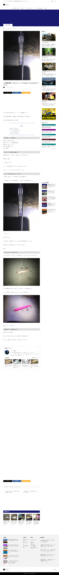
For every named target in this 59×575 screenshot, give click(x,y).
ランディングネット (27, 363)
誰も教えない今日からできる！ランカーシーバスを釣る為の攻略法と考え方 (49, 86)
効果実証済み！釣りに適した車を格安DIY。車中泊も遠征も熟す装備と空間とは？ (49, 57)
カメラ (20, 363)
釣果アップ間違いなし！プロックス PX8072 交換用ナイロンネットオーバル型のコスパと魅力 (26, 366)
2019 (11, 486)
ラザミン (17, 486)
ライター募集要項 (33, 545)
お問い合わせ (32, 544)
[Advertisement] (29, 16)
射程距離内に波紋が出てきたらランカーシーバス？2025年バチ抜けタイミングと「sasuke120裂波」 (34, 366)
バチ (14, 486)
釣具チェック (23, 8)
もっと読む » (51, 60)
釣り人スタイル (29, 8)
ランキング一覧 (52, 148)
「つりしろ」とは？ (33, 539)
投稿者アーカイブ (36, 357)
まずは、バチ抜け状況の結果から (14, 129)
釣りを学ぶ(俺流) (39, 8)
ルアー (19, 486)
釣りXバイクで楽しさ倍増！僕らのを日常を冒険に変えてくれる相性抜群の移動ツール (48, 42)
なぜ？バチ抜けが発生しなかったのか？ (15, 130)
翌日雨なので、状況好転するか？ (14, 133)
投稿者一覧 (32, 542)
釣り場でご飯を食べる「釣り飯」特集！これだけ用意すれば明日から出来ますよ (49, 101)
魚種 (45, 8)
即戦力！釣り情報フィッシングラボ (34, 548)
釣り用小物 (41, 561)
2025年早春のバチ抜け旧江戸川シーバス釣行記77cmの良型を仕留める (8, 366)
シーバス (13, 486)
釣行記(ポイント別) (15, 8)
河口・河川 (8, 25)
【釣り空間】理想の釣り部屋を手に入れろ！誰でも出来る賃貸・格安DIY (49, 71)
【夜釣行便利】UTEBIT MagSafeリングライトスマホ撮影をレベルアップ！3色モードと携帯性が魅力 (17, 366)
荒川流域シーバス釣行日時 (13, 128)
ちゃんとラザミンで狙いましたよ (14, 132)
